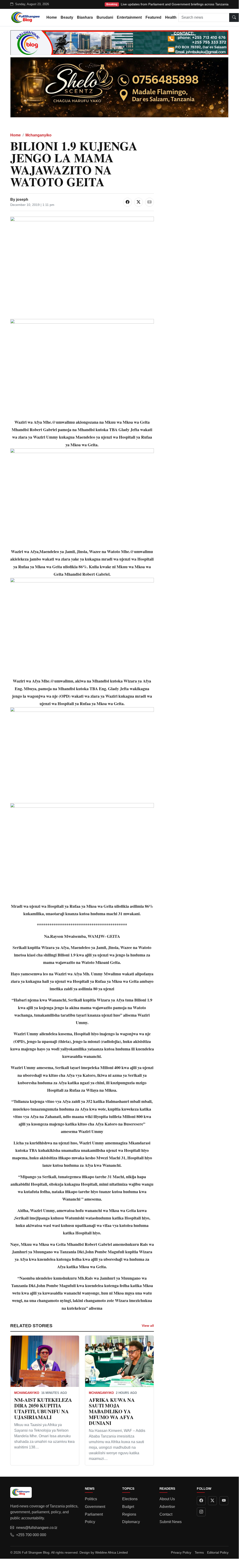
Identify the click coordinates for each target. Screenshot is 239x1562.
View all (148, 1325)
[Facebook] (201, 1500)
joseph (22, 199)
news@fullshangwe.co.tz (36, 1528)
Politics (91, 1499)
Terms (199, 1552)
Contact (165, 1514)
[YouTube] (223, 1500)
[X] (212, 1500)
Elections (130, 1499)
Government (95, 1507)
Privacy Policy (181, 1552)
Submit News (170, 1522)
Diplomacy (131, 1522)
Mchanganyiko (38, 135)
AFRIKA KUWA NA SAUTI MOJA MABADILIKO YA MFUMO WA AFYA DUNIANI (112, 1411)
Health (171, 17)
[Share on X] (138, 202)
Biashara (85, 17)
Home (51, 17)
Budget (128, 1507)
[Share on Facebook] (127, 202)
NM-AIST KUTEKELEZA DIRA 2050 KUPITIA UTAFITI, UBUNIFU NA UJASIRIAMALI (43, 1408)
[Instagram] (201, 1511)
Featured (153, 17)
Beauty (67, 17)
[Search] (234, 17)
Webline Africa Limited (111, 1552)
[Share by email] (149, 202)
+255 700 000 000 (31, 1535)
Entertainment (129, 17)
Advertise (167, 1507)
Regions (129, 1514)
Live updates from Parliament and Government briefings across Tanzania (175, 4)
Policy (90, 1522)
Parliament (94, 1514)
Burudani (105, 17)
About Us (167, 1499)
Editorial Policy (218, 1552)
